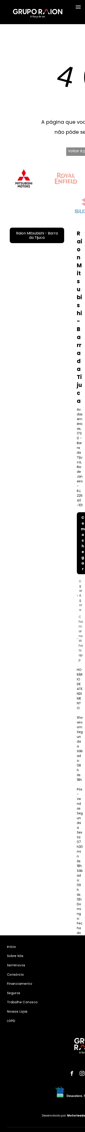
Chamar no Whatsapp (81, 638)
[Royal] (66, 178)
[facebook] (71, 1074)
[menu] (78, 7)
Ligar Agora (80, 595)
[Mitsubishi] (24, 178)
